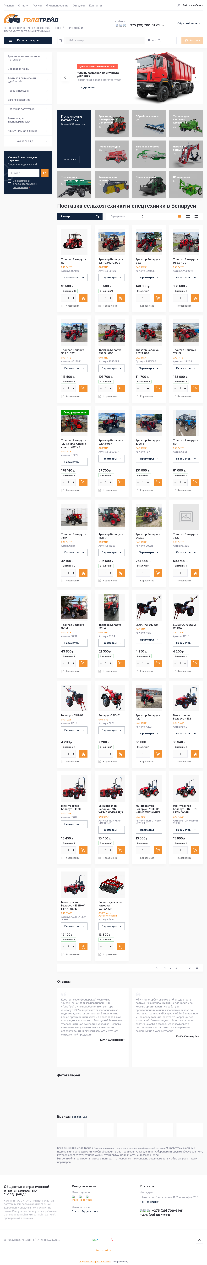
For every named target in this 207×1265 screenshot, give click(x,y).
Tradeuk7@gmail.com (85, 1211)
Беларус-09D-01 (109, 715)
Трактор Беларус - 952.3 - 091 (185, 261)
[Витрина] (179, 216)
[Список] (187, 216)
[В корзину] (83, 298)
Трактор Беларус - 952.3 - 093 (110, 351)
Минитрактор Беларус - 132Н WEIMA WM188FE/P (110, 809)
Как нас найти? (149, 1201)
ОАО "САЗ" (141, 629)
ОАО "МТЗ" (66, 267)
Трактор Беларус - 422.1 (148, 717)
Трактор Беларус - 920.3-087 (110, 442)
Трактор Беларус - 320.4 (110, 626)
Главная (9, 5)
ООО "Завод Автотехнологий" (108, 914)
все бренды (79, 1116)
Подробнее (87, 87)
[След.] (189, 967)
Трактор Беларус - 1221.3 (185, 351)
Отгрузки (79, 5)
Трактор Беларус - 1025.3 (148, 442)
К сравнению (73, 305)
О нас (21, 5)
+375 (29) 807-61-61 (155, 1215)
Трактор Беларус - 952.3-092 (73, 351)
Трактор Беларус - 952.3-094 (148, 351)
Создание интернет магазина (95, 1261)
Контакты (95, 5)
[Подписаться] (45, 173)
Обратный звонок (188, 23)
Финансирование (57, 5)
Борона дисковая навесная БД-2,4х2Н (110, 905)
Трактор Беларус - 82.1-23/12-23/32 (110, 261)
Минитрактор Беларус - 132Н (71, 807)
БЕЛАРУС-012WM (147, 624)
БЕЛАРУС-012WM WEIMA (184, 626)
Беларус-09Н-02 (72, 715)
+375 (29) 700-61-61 (144, 25)
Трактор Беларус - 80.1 (185, 442)
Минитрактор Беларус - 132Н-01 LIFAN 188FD (73, 905)
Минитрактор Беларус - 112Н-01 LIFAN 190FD (184, 809)
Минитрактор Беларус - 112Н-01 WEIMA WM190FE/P (148, 809)
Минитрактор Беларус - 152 (182, 717)
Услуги (37, 5)
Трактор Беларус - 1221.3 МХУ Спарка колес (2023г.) (73, 444)
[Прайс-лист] (196, 216)
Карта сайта (103, 1250)
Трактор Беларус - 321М (73, 626)
